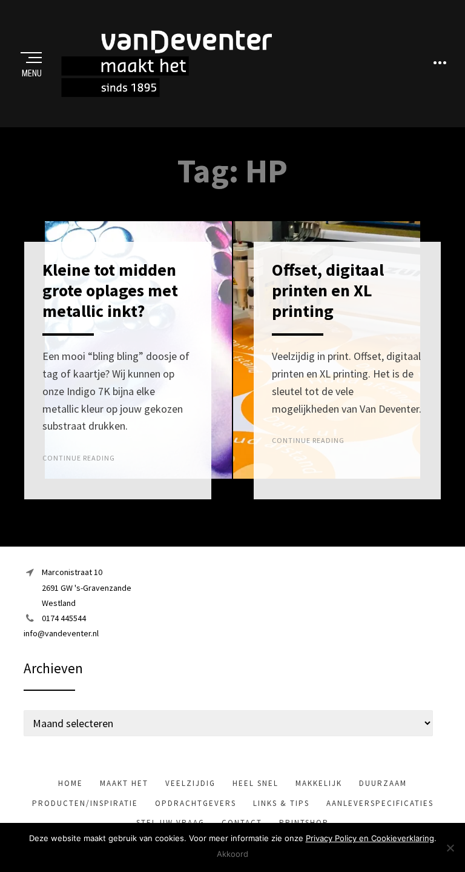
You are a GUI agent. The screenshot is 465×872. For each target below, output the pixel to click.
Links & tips (281, 803)
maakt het (124, 783)
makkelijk (318, 783)
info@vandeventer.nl (61, 633)
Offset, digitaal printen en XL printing (328, 290)
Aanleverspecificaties (380, 803)
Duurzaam (383, 783)
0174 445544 (64, 618)
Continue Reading (78, 457)
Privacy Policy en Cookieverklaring (370, 838)
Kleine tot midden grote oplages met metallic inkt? (110, 290)
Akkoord (232, 854)
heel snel (255, 783)
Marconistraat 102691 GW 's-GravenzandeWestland (86, 587)
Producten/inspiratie (85, 803)
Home (70, 783)
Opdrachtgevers (195, 803)
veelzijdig (190, 783)
